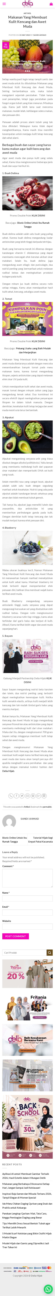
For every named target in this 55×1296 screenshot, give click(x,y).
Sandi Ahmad (39, 35)
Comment (8, 866)
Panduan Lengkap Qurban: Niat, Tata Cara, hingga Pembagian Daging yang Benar (24, 1215)
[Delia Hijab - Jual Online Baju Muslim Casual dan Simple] (27, 3)
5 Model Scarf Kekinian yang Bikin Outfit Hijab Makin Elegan (27, 1235)
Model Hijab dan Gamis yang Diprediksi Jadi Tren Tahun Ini (25, 1245)
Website (6, 921)
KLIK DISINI (38, 215)
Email (5, 907)
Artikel (27, 13)
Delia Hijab (8, 770)
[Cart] (51, 3)
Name (5, 892)
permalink (47, 807)
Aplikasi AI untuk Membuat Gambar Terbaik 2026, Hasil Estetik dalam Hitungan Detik (25, 1175)
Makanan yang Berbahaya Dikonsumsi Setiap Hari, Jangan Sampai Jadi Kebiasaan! (26, 1185)
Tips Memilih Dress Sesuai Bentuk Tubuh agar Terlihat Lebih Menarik (26, 1225)
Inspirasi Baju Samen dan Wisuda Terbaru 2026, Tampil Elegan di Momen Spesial (27, 1195)
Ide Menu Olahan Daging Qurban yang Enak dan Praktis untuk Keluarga (27, 1205)
